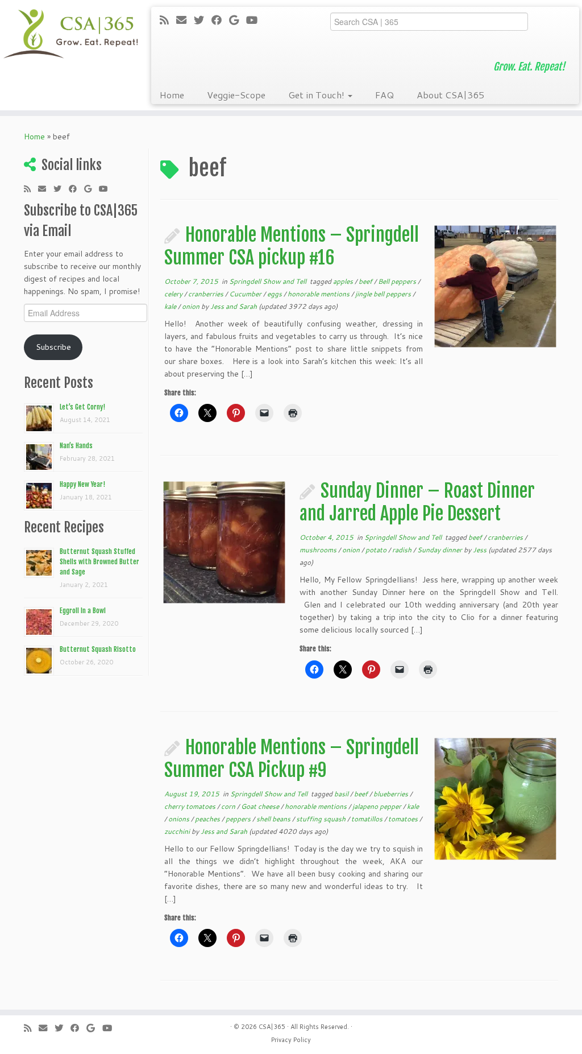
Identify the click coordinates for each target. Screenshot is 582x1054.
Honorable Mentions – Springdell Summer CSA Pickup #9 (291, 759)
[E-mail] (185, 20)
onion (191, 306)
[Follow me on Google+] (237, 20)
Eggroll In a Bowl (83, 610)
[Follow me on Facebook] (220, 20)
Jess (480, 550)
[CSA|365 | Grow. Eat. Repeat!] (68, 34)
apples (344, 281)
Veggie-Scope (236, 94)
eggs (275, 294)
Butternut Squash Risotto (98, 649)
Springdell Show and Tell (268, 281)
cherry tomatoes (190, 806)
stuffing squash (321, 819)
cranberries (206, 294)
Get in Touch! (317, 94)
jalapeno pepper (377, 806)
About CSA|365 (450, 94)
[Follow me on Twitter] (202, 20)
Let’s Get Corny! (82, 407)
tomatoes (403, 819)
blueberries (391, 794)
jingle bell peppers (384, 294)
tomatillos (367, 819)
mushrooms (319, 550)
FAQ (384, 94)
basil (342, 794)
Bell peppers (398, 281)
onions (179, 819)
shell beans (274, 819)
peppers (239, 819)
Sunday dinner (440, 550)
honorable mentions (319, 294)
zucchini (178, 831)
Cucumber (246, 294)
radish (402, 550)
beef (366, 281)
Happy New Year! (82, 484)
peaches (208, 819)
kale (171, 306)
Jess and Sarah (233, 306)
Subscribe (53, 347)
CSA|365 (272, 1026)
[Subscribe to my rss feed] (168, 20)
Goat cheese (261, 806)
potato (376, 550)
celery (174, 294)
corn (229, 806)
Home (172, 94)
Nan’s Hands (76, 445)
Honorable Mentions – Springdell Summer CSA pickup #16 (291, 246)
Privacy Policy (291, 1039)
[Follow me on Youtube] (255, 20)
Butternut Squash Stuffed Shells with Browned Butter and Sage (99, 561)
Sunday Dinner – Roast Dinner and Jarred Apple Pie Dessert (417, 502)
